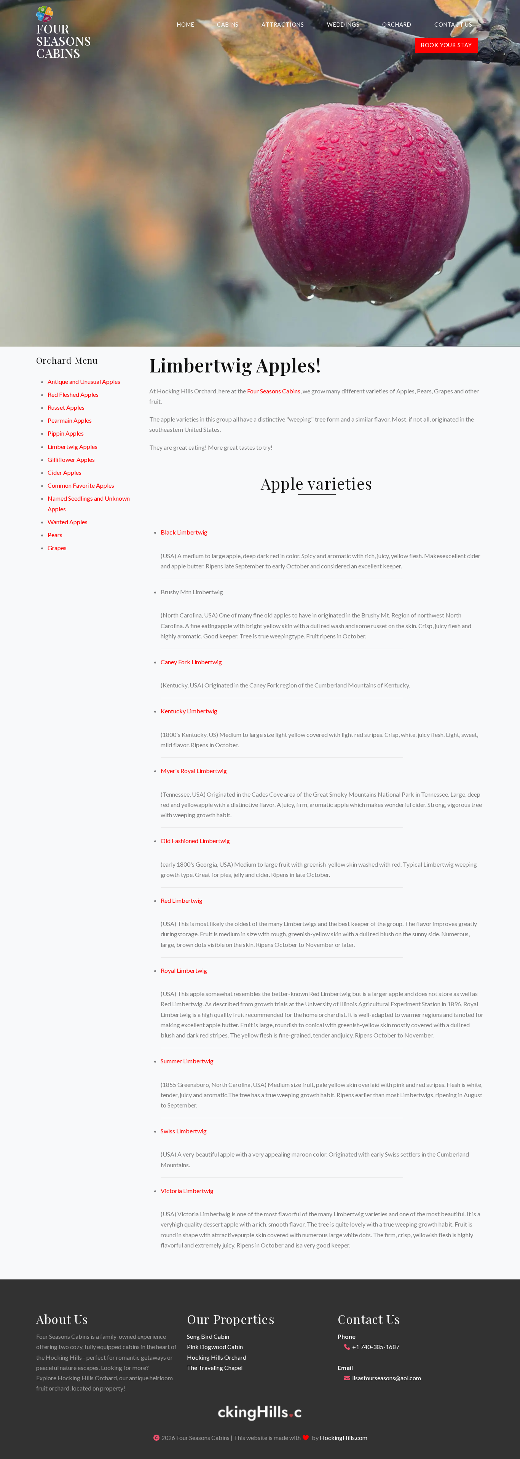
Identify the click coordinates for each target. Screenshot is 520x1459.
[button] (260, 1413)
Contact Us (453, 24)
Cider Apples (64, 472)
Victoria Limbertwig (187, 1190)
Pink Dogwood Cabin (215, 1346)
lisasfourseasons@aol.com (386, 1377)
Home (185, 24)
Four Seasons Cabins (273, 391)
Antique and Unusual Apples (84, 381)
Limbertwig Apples (72, 446)
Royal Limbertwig (184, 970)
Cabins (228, 24)
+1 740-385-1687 (375, 1346)
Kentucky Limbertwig (189, 710)
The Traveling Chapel (214, 1367)
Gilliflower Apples (71, 459)
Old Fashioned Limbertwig (195, 840)
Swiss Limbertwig (184, 1130)
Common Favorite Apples (81, 485)
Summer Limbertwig (187, 1060)
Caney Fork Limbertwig (191, 661)
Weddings (343, 24)
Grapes (57, 547)
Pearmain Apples (70, 420)
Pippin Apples (66, 433)
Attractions (283, 24)
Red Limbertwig (182, 900)
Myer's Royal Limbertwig (194, 770)
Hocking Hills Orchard (216, 1357)
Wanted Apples (68, 521)
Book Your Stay (446, 45)
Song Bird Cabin (208, 1336)
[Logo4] (44, 14)
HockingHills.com (343, 1437)
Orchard (397, 24)
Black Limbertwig (184, 532)
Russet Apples (66, 407)
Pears (55, 534)
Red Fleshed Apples (73, 394)
